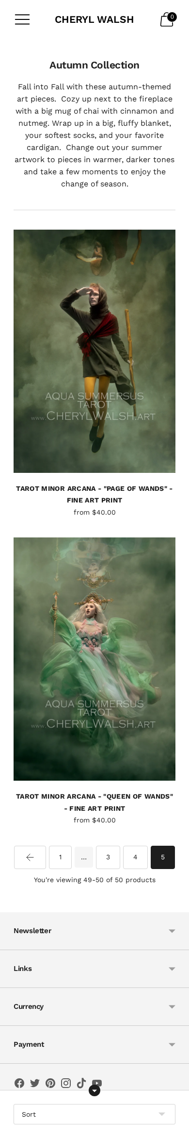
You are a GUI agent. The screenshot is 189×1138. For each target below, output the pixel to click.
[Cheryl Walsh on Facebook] (19, 1085)
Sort (29, 1114)
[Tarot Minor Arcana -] (94, 351)
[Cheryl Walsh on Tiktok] (81, 1085)
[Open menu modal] (22, 19)
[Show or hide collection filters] (94, 1090)
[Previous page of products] (30, 857)
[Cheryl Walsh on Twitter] (35, 1085)
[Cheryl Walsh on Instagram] (66, 1085)
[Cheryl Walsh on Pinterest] (50, 1085)
